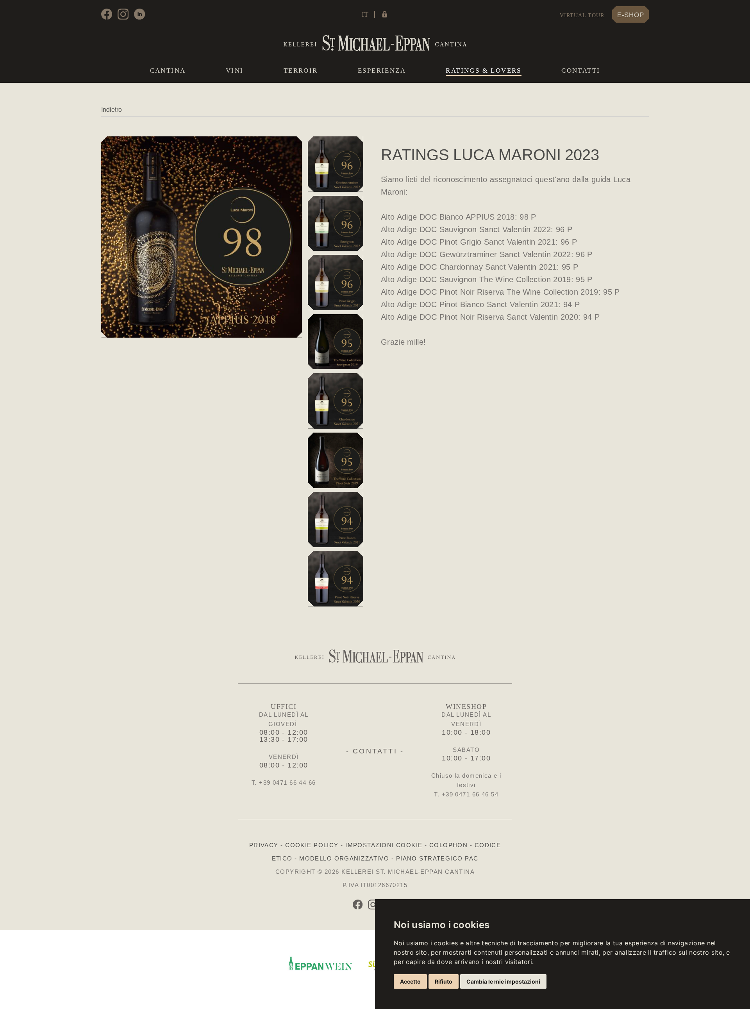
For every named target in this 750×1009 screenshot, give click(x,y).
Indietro (111, 109)
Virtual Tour (582, 15)
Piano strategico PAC (437, 858)
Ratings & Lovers (483, 70)
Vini (235, 70)
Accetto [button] (410, 981)
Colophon (448, 845)
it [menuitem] (365, 14)
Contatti (580, 70)
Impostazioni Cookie (383, 845)
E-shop (630, 15)
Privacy (264, 845)
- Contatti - (375, 751)
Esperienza (382, 70)
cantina (168, 70)
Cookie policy (312, 845)
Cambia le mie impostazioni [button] (503, 981)
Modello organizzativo (344, 858)
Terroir (301, 70)
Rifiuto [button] (443, 981)
